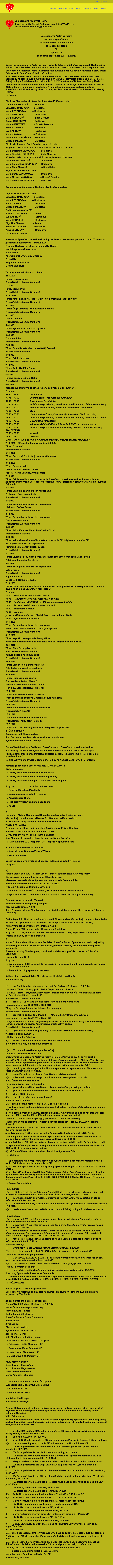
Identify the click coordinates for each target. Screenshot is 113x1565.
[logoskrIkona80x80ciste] (10, 8)
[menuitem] (52, 8)
